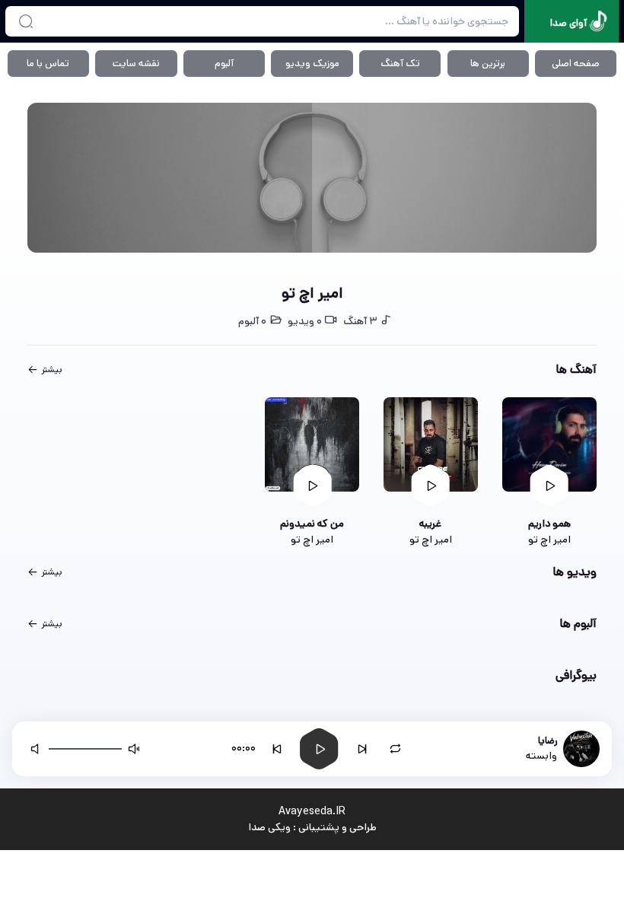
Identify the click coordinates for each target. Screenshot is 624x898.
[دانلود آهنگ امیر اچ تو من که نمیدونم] (312, 444)
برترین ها (487, 63)
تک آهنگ (400, 63)
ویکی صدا (269, 827)
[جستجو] (26, 21)
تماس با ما (48, 63)
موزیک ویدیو (312, 63)
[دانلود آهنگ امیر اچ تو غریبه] (431, 444)
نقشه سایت (136, 63)
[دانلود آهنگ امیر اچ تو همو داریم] (549, 444)
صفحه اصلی (576, 63)
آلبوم (224, 63)
